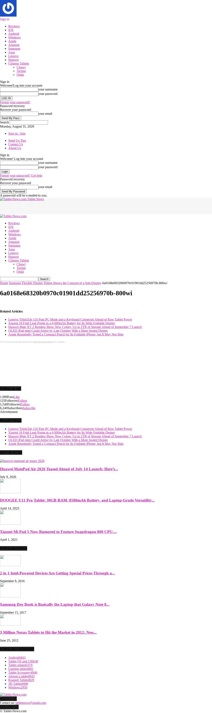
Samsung (14, 48)
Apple (12, 41)
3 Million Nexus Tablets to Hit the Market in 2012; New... (48, 632)
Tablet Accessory (22, 672)
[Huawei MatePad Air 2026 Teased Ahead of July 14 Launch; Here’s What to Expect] (22, 461)
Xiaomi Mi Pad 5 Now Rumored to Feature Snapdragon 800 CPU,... (58, 532)
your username (48, 89)
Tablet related (20, 665)
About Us (14, 148)
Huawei (13, 60)
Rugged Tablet (21, 680)
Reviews (14, 26)
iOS (10, 30)
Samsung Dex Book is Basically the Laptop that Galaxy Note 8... (55, 604)
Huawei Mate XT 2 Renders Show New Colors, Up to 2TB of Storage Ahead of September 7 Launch (75, 327)
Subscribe (29, 408)
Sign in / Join (16, 133)
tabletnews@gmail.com (31, 703)
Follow (22, 400)
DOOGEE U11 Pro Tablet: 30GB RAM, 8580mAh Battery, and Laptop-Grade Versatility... (77, 500)
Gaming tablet (20, 669)
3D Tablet (18, 683)
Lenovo (13, 56)
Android (13, 33)
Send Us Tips (17, 140)
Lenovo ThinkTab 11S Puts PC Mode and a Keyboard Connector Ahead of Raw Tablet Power (70, 319)
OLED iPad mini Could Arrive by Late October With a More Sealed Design (58, 330)
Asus (11, 52)
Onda (20, 74)
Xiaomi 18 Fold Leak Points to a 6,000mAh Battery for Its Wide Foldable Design (61, 323)
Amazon (13, 45)
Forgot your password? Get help (21, 175)
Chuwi (21, 67)
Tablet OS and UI (23, 661)
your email (45, 113)
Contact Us (15, 144)
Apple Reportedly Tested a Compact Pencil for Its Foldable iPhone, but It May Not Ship (65, 334)
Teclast (21, 71)
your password (48, 93)
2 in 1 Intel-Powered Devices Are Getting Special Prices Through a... (57, 573)
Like (17, 397)
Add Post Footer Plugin (43, 342)
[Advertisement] (48, 207)
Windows (14, 37)
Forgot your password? (15, 102)
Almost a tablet (21, 676)
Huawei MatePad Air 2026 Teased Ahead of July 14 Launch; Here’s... (59, 469)
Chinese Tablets (18, 63)
